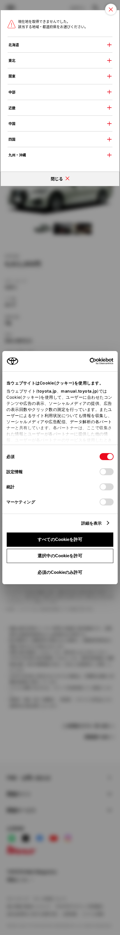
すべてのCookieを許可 (60, 539)
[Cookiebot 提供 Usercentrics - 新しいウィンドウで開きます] (87, 361)
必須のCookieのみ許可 (60, 572)
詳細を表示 (91, 523)
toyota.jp (47, 391)
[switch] (107, 471)
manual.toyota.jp (79, 391)
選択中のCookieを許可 (60, 555)
